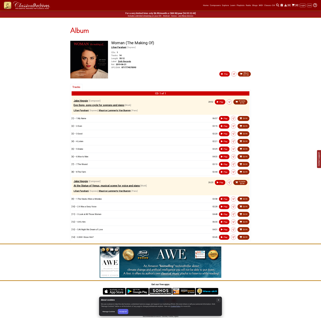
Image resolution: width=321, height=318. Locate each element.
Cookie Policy (175, 306)
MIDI (261, 5)
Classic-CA (269, 5)
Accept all (123, 311)
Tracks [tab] (76, 87)
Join (309, 5)
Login (302, 5)
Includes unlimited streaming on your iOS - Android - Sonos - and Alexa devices (160, 16)
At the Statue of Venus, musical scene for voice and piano (107, 185)
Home (206, 5)
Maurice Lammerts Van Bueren (115, 110)
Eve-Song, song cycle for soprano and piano (99, 105)
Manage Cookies (109, 311)
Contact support (319, 159)
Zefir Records (124, 61)
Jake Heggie (81, 100)
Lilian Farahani (118, 47)
